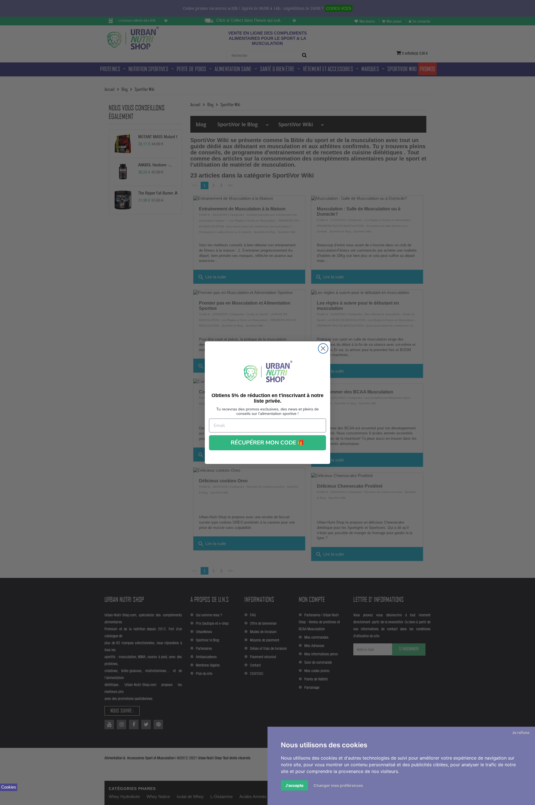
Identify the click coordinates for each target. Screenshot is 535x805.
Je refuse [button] (520, 732)
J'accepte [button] (294, 785)
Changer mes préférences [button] (338, 785)
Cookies (8, 787)
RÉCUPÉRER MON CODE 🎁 (268, 442)
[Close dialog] (323, 348)
